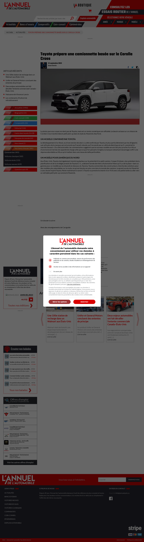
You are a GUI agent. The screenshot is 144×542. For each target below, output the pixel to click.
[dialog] (72, 271)
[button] (72, 271)
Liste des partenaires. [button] (74, 284)
